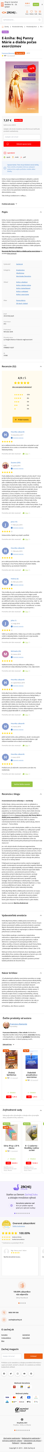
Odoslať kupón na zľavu (22, 756)
